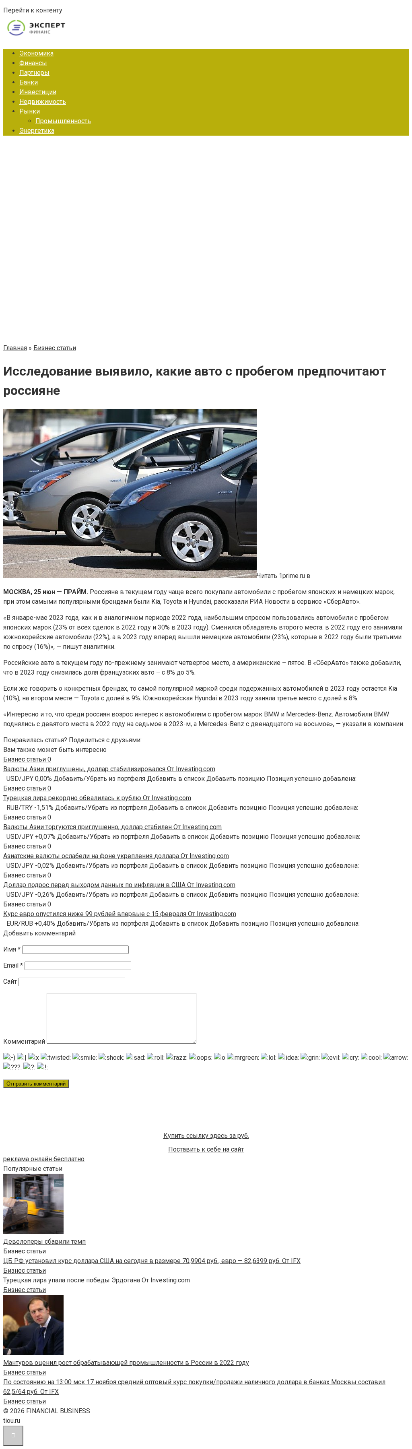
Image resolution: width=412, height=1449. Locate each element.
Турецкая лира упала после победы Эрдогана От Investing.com (96, 1280)
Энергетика (36, 130)
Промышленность (63, 121)
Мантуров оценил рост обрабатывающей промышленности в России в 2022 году (126, 1362)
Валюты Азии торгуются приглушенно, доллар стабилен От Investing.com (112, 827)
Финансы (33, 63)
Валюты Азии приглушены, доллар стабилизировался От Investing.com (109, 769)
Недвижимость (42, 101)
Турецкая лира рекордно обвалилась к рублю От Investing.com (97, 798)
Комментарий (24, 1041)
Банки (28, 82)
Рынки (29, 111)
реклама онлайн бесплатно (43, 1159)
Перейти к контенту (32, 10)
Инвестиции (37, 92)
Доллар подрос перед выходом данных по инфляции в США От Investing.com (119, 885)
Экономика (36, 53)
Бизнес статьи (24, 1251)
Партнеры (34, 72)
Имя (12, 949)
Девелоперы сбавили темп (44, 1241)
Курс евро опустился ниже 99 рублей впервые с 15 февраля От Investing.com (119, 914)
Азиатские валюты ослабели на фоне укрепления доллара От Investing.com (116, 856)
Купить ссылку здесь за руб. (206, 1135)
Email (13, 965)
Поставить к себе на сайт (206, 1149)
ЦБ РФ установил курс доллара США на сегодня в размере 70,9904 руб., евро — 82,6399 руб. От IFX (152, 1261)
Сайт (10, 981)
